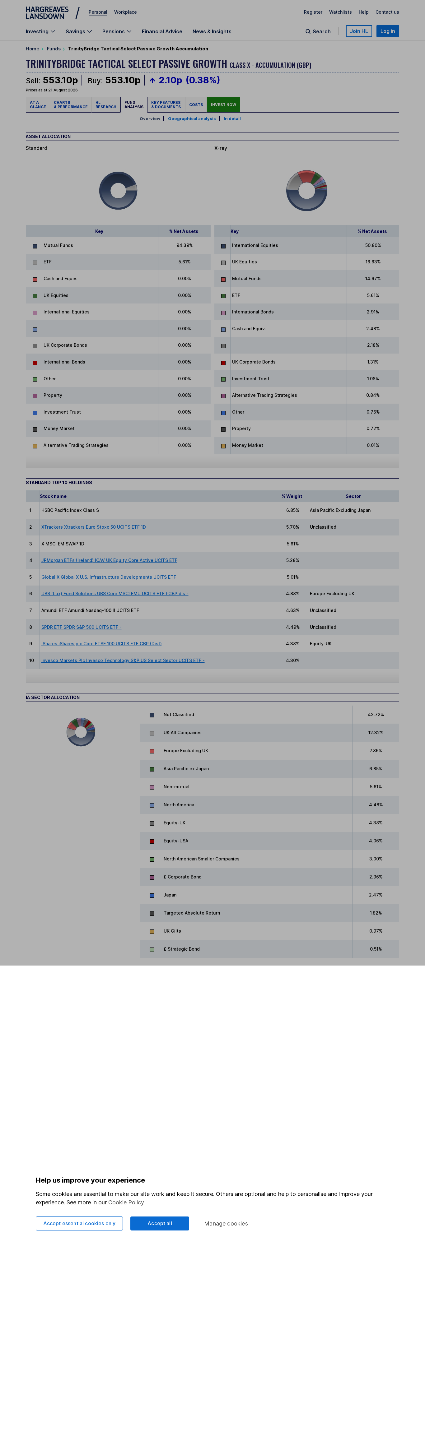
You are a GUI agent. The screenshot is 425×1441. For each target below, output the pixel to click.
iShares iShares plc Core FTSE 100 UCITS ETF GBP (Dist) (101, 643)
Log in (388, 31)
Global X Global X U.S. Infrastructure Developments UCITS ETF (108, 577)
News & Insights (212, 31)
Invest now (223, 104)
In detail (232, 118)
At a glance (38, 104)
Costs (196, 104)
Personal (98, 12)
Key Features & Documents (166, 104)
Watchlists (340, 12)
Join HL (359, 31)
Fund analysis (133, 104)
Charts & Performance (71, 104)
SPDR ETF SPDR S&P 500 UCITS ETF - (81, 627)
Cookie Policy (126, 1202)
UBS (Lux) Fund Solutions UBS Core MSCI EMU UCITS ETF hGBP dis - (115, 593)
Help (364, 12)
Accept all (159, 1223)
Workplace (125, 12)
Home (32, 49)
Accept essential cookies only (79, 1223)
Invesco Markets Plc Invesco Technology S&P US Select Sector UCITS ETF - (123, 660)
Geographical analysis (192, 118)
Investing (37, 31)
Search (322, 31)
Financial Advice (162, 31)
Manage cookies (226, 1223)
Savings (75, 31)
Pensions (113, 31)
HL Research (106, 104)
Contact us (387, 12)
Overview (150, 118)
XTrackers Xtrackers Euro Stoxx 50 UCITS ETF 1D (93, 527)
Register (313, 12)
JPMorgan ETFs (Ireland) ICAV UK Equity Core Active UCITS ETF (109, 560)
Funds (54, 49)
